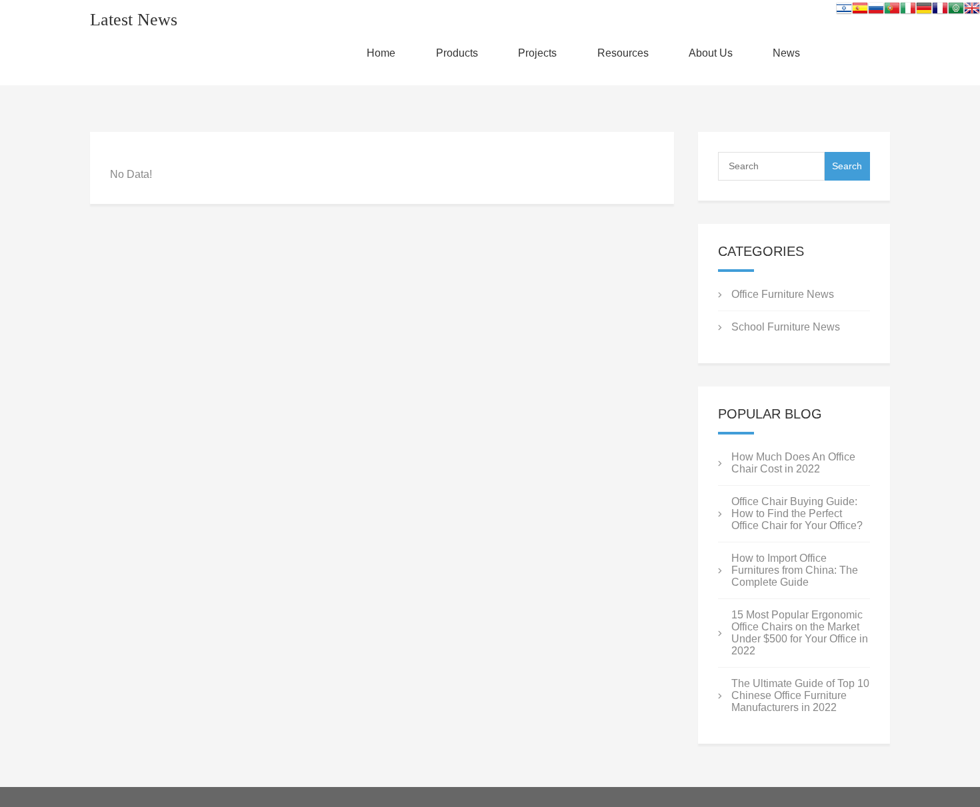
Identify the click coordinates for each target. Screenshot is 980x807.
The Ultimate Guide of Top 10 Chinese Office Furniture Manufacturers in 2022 (800, 695)
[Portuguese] (892, 10)
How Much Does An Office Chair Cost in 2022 (793, 462)
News (786, 53)
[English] (972, 10)
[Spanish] (860, 10)
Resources (623, 53)
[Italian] (908, 10)
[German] (924, 10)
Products (457, 53)
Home (381, 53)
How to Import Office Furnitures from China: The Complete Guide (794, 570)
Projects (537, 53)
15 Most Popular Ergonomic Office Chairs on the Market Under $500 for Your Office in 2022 (799, 632)
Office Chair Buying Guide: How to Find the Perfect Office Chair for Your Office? (797, 513)
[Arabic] (956, 10)
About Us (711, 53)
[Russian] (876, 10)
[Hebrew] (844, 10)
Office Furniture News (782, 294)
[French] (940, 10)
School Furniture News (785, 327)
